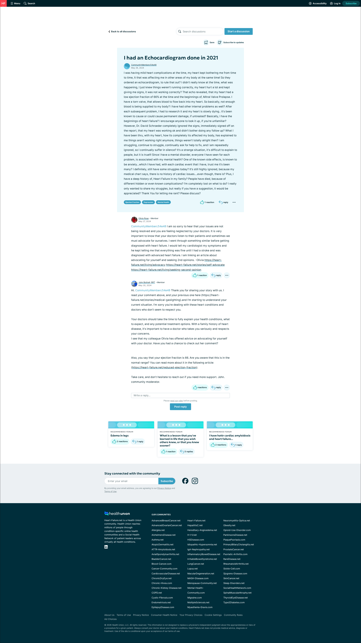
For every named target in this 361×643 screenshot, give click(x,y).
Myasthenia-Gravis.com (200, 607)
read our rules (176, 400)
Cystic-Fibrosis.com (162, 597)
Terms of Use (110, 491)
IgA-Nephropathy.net (198, 549)
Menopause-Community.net (202, 583)
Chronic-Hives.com (162, 583)
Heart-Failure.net (196, 520)
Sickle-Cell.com (231, 568)
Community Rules (233, 615)
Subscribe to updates (233, 42)
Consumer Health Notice (164, 615)
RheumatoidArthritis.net (236, 563)
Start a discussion (239, 31)
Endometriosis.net (161, 602)
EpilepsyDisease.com (163, 607)
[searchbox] (203, 31)
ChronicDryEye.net (162, 578)
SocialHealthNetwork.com (237, 587)
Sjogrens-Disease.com (235, 573)
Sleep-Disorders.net (234, 583)
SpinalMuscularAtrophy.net (237, 592)
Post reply (180, 406)
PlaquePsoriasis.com (234, 539)
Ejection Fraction (132, 202)
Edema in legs (120, 435)
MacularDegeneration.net (200, 573)
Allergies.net (158, 530)
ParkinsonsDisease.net (235, 534)
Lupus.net (192, 568)
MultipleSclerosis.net (198, 602)
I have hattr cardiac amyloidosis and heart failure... (229, 437)
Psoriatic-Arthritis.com (235, 554)
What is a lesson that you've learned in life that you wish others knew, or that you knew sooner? (179, 440)
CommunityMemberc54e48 (144, 65)
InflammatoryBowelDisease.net (203, 554)
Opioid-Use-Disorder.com (237, 530)
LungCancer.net (195, 563)
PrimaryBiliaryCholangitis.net (238, 544)
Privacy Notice (164, 488)
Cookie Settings (213, 615)
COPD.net (157, 592)
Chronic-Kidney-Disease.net (166, 587)
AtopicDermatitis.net (162, 544)
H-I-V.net (192, 534)
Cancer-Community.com (164, 568)
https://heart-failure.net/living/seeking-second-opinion (166, 269)
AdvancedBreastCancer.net (166, 520)
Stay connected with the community (132, 473)
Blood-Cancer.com (161, 563)
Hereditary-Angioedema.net (202, 530)
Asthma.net (158, 539)
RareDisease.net (231, 559)
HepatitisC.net (195, 525)
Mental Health (163, 202)
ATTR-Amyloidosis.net (163, 549)
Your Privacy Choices (191, 615)
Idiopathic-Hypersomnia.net (202, 544)
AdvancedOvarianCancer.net (167, 525)
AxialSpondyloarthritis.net (165, 554)
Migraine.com (194, 597)
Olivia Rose (143, 218)
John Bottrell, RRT (146, 282)
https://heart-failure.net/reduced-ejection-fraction (164, 367)
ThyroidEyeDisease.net (235, 597)
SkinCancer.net (231, 578)
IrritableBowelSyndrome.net (202, 559)
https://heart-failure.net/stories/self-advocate (195, 264)
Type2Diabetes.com (234, 602)
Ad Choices (110, 619)
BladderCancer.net (161, 559)
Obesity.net (229, 525)
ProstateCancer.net (233, 549)
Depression (148, 202)
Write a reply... (142, 395)
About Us (109, 615)
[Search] (180, 31)
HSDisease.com (195, 539)
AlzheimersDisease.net (164, 534)
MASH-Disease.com (198, 578)
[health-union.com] (117, 514)
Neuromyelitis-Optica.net (236, 520)
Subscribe (351, 3)
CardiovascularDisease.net (166, 573)
